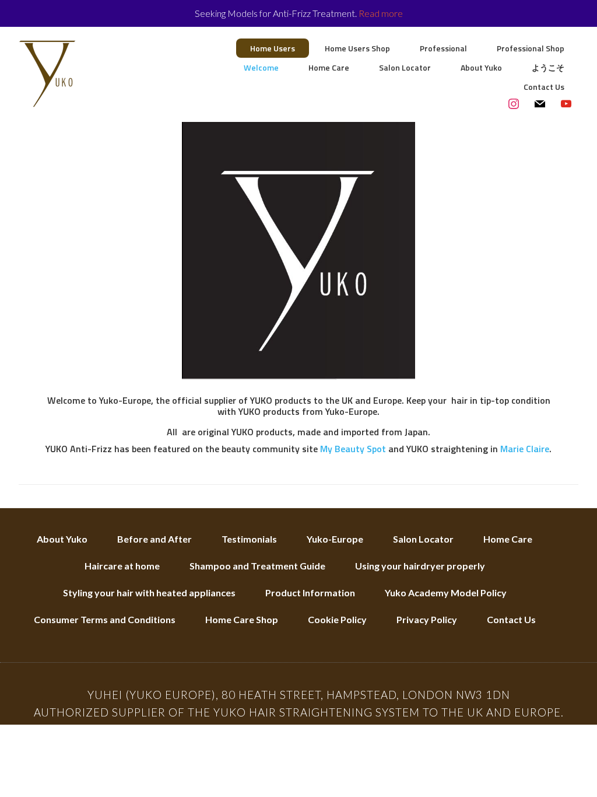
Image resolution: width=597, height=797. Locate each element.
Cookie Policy (337, 619)
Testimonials (249, 538)
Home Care (507, 538)
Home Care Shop (241, 619)
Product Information (310, 592)
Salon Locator (423, 538)
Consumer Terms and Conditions (104, 619)
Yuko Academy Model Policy (446, 592)
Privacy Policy (426, 619)
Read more (381, 13)
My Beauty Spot (353, 449)
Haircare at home (122, 565)
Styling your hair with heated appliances (149, 592)
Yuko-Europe (335, 538)
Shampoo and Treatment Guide (257, 565)
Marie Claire (524, 449)
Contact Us (511, 619)
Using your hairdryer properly (420, 565)
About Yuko (62, 538)
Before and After (154, 538)
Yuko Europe (112, 74)
